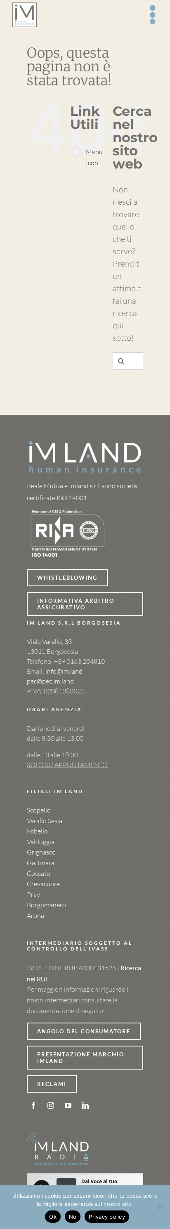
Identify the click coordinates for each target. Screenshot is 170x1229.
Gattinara (40, 863)
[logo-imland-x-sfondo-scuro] (85, 443)
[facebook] (33, 1105)
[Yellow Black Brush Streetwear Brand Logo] (68, 508)
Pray (33, 894)
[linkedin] (85, 1105)
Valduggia (40, 842)
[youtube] (68, 1105)
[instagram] (50, 1105)
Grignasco (41, 852)
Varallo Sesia (44, 821)
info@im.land (64, 671)
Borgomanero (46, 905)
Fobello (37, 831)
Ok (53, 1216)
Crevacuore (43, 884)
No (73, 1216)
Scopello (39, 810)
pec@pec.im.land (50, 681)
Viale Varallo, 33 (49, 641)
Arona (35, 915)
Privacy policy (107, 1216)
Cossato (38, 873)
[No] (160, 1207)
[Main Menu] (153, 15)
